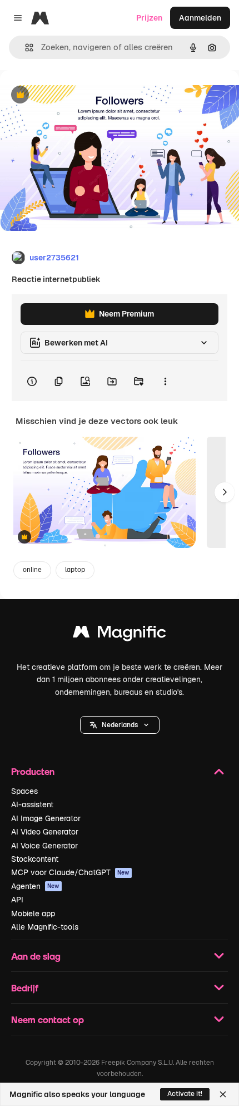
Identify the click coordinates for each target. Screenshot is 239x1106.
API (17, 900)
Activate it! (184, 1093)
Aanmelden (200, 18)
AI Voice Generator (44, 846)
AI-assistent (32, 804)
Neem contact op (47, 1019)
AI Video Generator (44, 832)
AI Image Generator (46, 818)
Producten (32, 771)
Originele (73, 95)
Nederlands (120, 724)
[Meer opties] (165, 381)
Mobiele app (33, 914)
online (32, 569)
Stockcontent (34, 859)
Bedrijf (24, 988)
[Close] (223, 1094)
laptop (75, 569)
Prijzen (149, 18)
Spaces (24, 791)
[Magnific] (119, 634)
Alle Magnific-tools (44, 927)
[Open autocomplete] (24, 47)
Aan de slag (36, 956)
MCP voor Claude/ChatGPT (70, 872)
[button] (120, 725)
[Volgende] (225, 492)
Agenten (35, 886)
